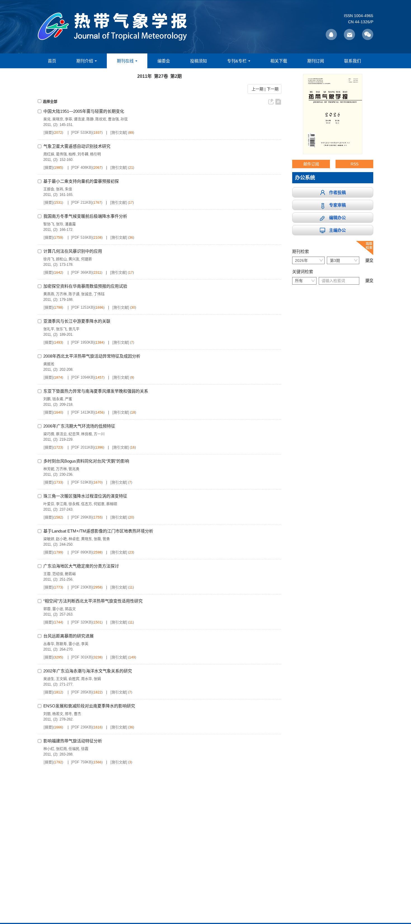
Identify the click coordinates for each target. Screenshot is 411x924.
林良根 (86, 434)
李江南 (61, 504)
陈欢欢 (100, 119)
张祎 (59, 189)
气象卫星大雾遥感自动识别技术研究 (76, 146)
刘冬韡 (82, 154)
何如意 (99, 504)
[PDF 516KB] (82, 237)
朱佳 (68, 189)
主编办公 (337, 230)
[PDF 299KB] (82, 517)
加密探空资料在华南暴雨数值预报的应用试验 (85, 286)
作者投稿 (337, 192)
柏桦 (72, 154)
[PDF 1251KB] (83, 307)
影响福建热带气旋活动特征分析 (72, 740)
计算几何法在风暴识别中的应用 (72, 251)
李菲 (68, 119)
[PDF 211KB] (81, 202)
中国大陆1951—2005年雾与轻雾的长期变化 (83, 111)
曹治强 (113, 119)
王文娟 (61, 679)
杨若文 (57, 714)
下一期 (273, 89)
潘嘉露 (70, 224)
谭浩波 (79, 119)
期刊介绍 (84, 60)
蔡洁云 (61, 434)
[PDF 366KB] (82, 272)
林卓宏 (73, 539)
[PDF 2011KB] (82, 447)
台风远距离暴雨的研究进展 (68, 636)
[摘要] (48, 132)
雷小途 (57, 609)
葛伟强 (61, 154)
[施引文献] (118, 132)
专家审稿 (337, 205)
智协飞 (48, 224)
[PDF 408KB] (82, 167)
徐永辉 (73, 504)
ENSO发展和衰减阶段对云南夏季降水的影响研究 (89, 705)
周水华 (86, 679)
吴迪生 (48, 679)
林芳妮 (48, 469)
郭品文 (70, 609)
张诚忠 (86, 294)
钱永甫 (57, 399)
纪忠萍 (73, 434)
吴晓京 (57, 119)
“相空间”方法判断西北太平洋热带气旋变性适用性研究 (93, 601)
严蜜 (68, 399)
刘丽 (47, 714)
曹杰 (77, 714)
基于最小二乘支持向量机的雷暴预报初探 (81, 181)
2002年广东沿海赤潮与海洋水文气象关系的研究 (87, 671)
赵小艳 (61, 539)
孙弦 (124, 119)
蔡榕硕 (111, 504)
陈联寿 (61, 644)
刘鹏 (47, 399)
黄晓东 (86, 539)
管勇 (106, 539)
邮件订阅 (311, 164)
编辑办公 (337, 217)
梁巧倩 (48, 434)
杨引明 (95, 154)
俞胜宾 (73, 679)
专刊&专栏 (237, 60)
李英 (84, 644)
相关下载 (278, 60)
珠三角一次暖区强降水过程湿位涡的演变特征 (85, 496)
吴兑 (47, 119)
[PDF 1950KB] (83, 342)
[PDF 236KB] (82, 727)
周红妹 (48, 154)
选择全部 (50, 101)
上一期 (256, 89)
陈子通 (73, 294)
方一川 (99, 434)
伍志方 (86, 504)
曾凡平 (73, 329)
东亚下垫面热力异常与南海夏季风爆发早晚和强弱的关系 (95, 391)
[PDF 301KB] (82, 657)
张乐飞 (61, 329)
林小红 (48, 749)
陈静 (90, 119)
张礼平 (48, 329)
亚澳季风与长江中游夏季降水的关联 (76, 321)
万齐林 (61, 294)
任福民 (73, 749)
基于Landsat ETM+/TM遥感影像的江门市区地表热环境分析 (98, 531)
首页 (52, 60)
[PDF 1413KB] (83, 412)
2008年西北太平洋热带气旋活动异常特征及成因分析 (91, 356)
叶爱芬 (48, 504)
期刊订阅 (315, 60)
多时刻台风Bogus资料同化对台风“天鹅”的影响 (86, 461)
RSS (354, 164)
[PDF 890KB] (82, 552)
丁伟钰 (99, 294)
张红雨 (61, 749)
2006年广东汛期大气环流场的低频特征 (79, 426)
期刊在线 (125, 60)
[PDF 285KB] (82, 692)
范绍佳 (57, 574)
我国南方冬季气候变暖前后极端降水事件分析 (85, 216)
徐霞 (84, 749)
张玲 (59, 224)
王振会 (48, 189)
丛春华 (48, 644)
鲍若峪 (70, 574)
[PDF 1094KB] (83, 377)
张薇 (97, 539)
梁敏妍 (48, 539)
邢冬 (68, 714)
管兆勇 (73, 469)
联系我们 (352, 60)
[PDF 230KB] (82, 587)
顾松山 (61, 259)
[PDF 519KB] (82, 482)
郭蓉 (47, 609)
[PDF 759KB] (82, 762)
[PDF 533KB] (82, 132)
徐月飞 (48, 259)
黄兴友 (73, 259)
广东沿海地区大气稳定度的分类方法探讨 (81, 566)
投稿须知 (198, 60)
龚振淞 (48, 364)
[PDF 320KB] (82, 622)
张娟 (97, 679)
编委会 (163, 60)
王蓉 (47, 574)
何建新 (86, 259)
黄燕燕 (48, 294)
